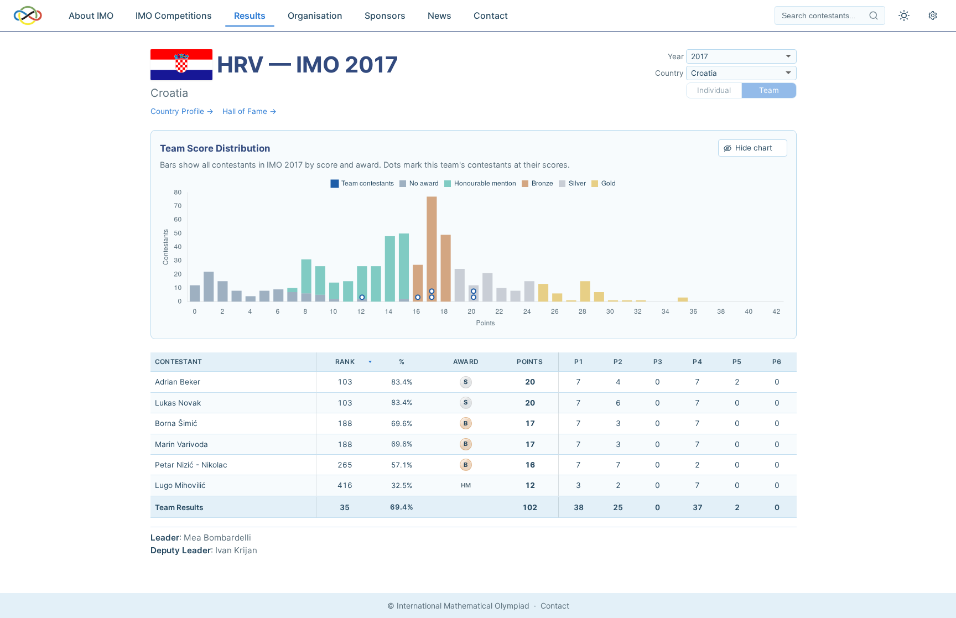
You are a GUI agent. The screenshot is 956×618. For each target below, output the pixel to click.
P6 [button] (776, 361)
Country (669, 73)
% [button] (401, 361)
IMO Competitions (174, 15)
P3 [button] (657, 361)
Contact (491, 15)
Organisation (315, 15)
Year (676, 56)
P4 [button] (697, 361)
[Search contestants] (873, 15)
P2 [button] (618, 361)
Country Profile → (182, 111)
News (439, 15)
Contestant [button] (178, 361)
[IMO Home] (27, 15)
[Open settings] (933, 15)
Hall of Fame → (249, 111)
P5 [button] (736, 361)
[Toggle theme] (904, 15)
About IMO (91, 15)
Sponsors (385, 15)
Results (250, 15)
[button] (344, 362)
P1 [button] (578, 361)
